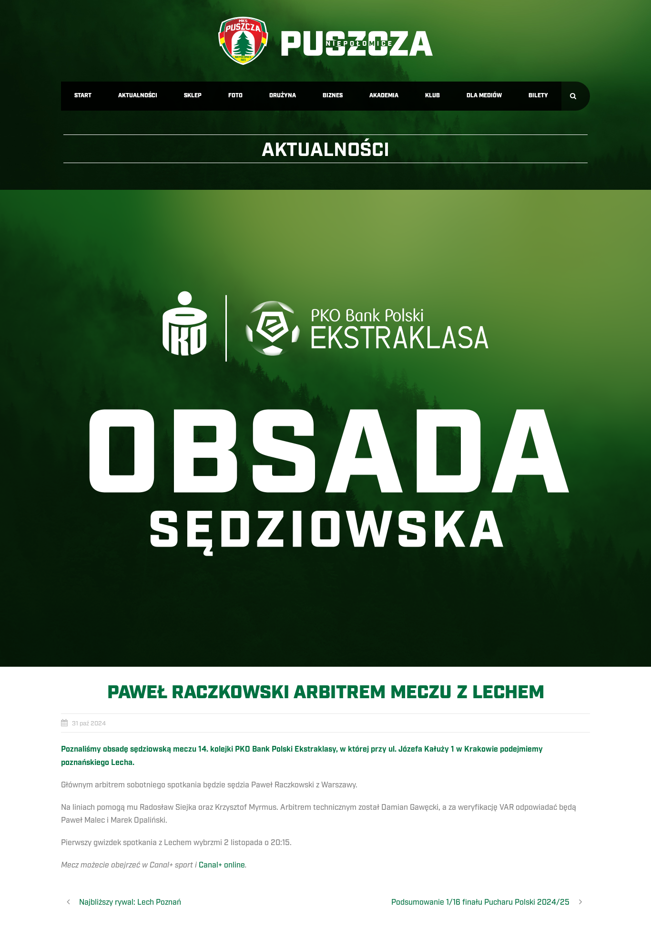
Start (83, 95)
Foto (235, 95)
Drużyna (282, 95)
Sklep (193, 95)
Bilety (538, 95)
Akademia (383, 95)
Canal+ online (222, 865)
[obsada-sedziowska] (325, 428)
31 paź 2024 (89, 723)
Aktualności (137, 95)
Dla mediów (484, 95)
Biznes (333, 95)
